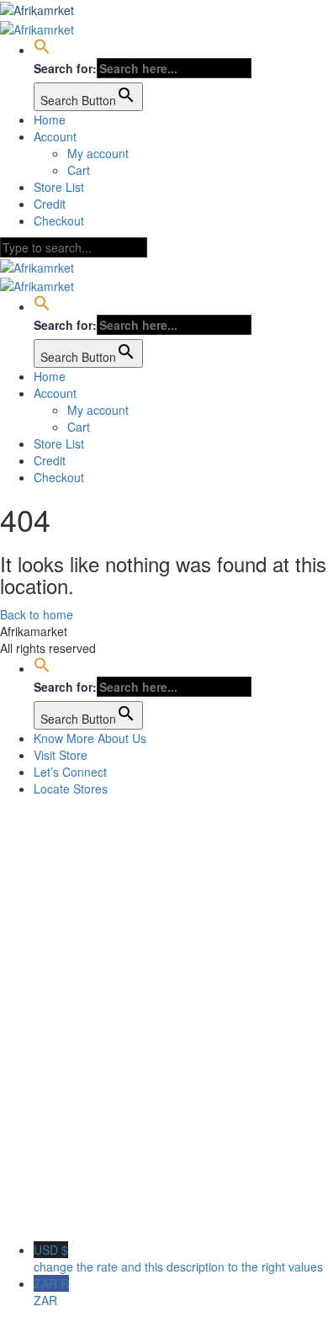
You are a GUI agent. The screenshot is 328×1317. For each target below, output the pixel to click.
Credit (50, 203)
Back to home (36, 614)
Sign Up (93, 1216)
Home (50, 119)
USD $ (178, 1258)
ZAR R (51, 1292)
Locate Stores (71, 788)
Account (55, 136)
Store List (59, 186)
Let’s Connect (70, 771)
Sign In (134, 1216)
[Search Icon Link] (42, 49)
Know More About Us (90, 738)
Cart (78, 170)
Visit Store (60, 754)
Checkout (59, 220)
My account (98, 153)
